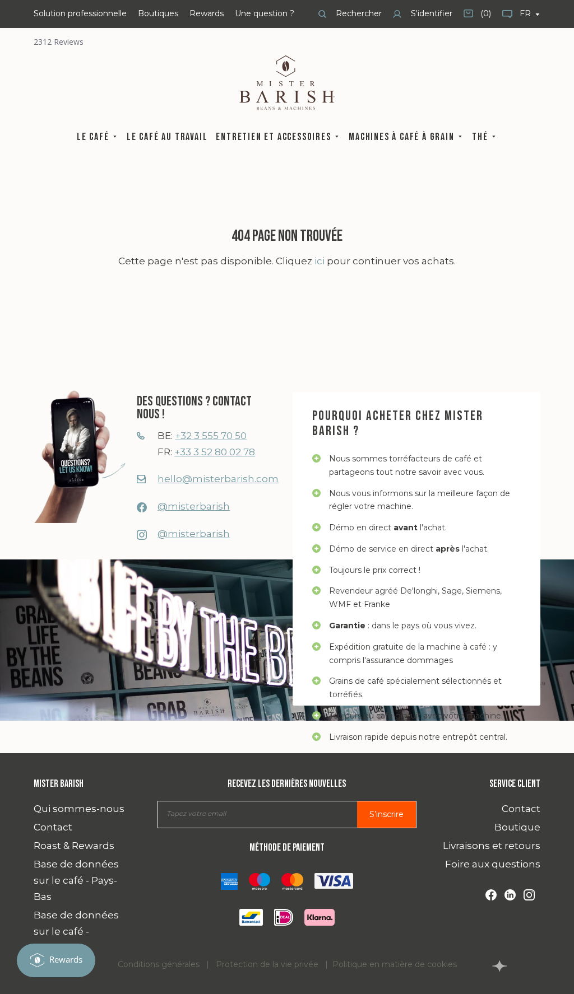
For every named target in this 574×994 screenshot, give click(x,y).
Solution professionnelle (80, 13)
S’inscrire (386, 814)
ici (319, 261)
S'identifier (430, 13)
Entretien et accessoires (275, 137)
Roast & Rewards (74, 845)
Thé (481, 137)
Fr (526, 13)
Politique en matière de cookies (394, 964)
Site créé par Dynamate (499, 966)
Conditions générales (159, 964)
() (477, 17)
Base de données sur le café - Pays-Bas (76, 880)
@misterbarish (194, 506)
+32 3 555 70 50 (211, 435)
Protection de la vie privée (267, 964)
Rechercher (358, 13)
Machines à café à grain (403, 137)
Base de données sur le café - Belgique (76, 931)
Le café (94, 137)
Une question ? (264, 13)
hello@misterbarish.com (218, 478)
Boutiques (158, 13)
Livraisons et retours (491, 845)
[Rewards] (56, 960)
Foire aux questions (492, 864)
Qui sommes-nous (79, 808)
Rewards (206, 13)
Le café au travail (167, 137)
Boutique (517, 827)
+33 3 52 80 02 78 (214, 452)
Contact (53, 827)
